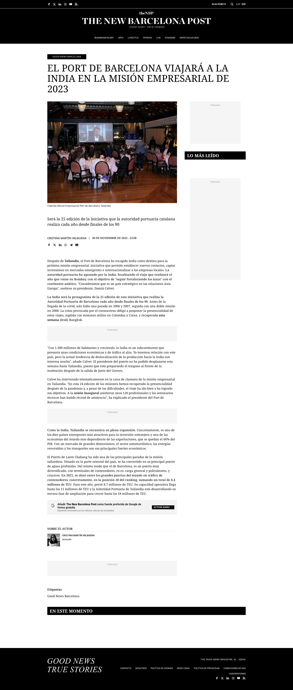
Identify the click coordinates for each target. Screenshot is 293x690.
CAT (238, 4)
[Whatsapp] (65, 245)
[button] (232, 4)
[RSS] (76, 4)
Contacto (125, 668)
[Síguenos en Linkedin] (60, 4)
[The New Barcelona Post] (74, 665)
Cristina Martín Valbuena (66, 238)
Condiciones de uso (234, 668)
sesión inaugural (86, 393)
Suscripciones (237, 673)
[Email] (77, 245)
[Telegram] (71, 245)
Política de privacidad (207, 668)
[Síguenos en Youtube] (70, 4)
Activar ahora (162, 507)
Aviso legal (183, 668)
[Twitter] (54, 245)
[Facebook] (49, 245)
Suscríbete (219, 4)
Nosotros (141, 668)
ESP (244, 4)
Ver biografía (66, 539)
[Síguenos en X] (54, 4)
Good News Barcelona (66, 56)
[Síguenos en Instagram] (65, 4)
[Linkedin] (60, 245)
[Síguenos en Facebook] (49, 4)
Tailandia (72, 261)
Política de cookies (162, 668)
